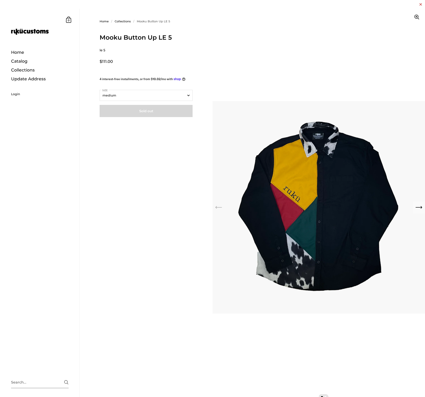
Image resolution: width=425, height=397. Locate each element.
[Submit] (66, 382)
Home (104, 21)
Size (105, 90)
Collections (123, 21)
